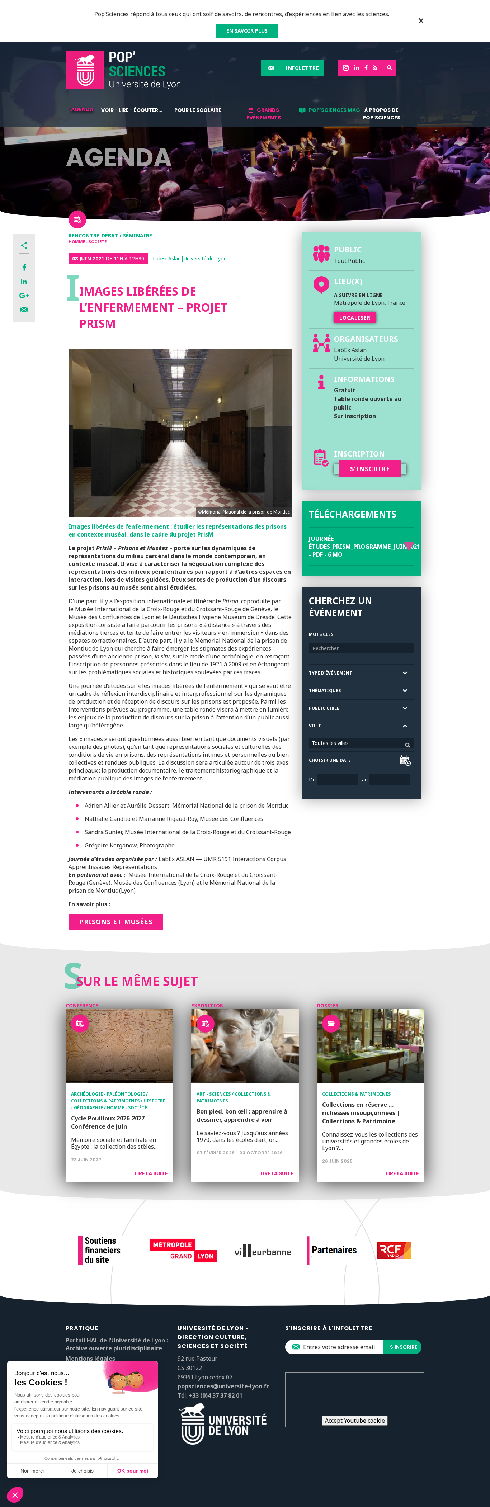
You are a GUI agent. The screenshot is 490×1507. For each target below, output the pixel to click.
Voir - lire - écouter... (131, 110)
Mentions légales (90, 1358)
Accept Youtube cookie (355, 1421)
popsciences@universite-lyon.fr (223, 1386)
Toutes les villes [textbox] (330, 743)
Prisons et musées (115, 921)
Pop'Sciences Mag (334, 110)
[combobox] (361, 743)
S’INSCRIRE (370, 468)
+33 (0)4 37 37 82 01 (215, 1395)
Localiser (355, 317)
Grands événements (263, 114)
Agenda (82, 109)
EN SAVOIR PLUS (247, 30)
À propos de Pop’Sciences (381, 114)
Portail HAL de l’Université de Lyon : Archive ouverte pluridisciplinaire (117, 1344)
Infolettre (302, 68)
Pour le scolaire (197, 110)
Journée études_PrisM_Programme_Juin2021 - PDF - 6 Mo (364, 546)
